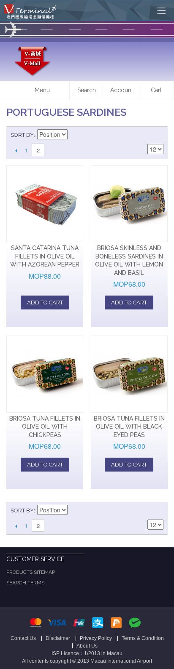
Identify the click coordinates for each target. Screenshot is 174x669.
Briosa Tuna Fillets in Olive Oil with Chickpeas (44, 426)
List (157, 135)
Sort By (22, 135)
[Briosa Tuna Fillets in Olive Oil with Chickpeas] (44, 374)
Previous (16, 150)
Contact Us (23, 638)
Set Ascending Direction (75, 135)
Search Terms (25, 583)
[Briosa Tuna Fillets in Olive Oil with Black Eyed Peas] (129, 374)
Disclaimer (58, 638)
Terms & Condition (143, 638)
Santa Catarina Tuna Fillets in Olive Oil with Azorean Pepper (44, 256)
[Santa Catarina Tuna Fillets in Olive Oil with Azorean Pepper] (44, 203)
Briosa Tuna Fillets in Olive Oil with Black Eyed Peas (129, 426)
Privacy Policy (96, 638)
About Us (87, 646)
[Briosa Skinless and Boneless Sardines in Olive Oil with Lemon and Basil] (129, 203)
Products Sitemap (30, 572)
